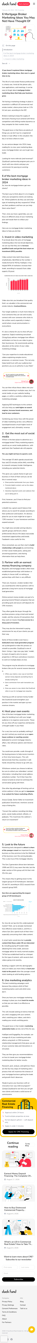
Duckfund (20, 648)
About (4, 1319)
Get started (24, 4)
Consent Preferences (10, 1308)
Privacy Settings (8, 1305)
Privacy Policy (7, 1301)
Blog (22, 1301)
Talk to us (23, 1308)
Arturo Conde (7, 800)
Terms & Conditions (9, 1312)
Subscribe (18, 1279)
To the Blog (27, 1145)
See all (4, 63)
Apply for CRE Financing (18, 1131)
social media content (14, 814)
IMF (25, 110)
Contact (23, 1305)
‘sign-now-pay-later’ (21, 651)
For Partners (6, 1322)
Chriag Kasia (6, 337)
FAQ (3, 1315)
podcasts (5, 817)
